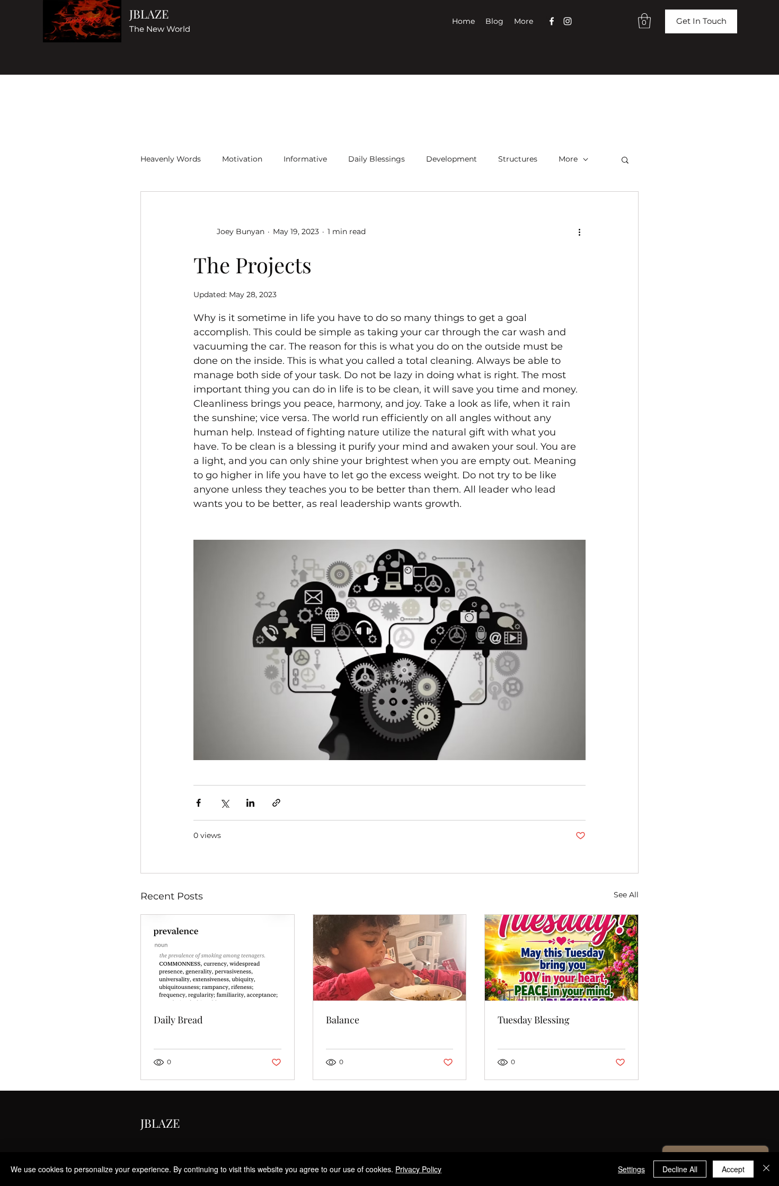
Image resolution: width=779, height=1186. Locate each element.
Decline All (679, 1169)
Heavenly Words (170, 159)
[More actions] (579, 232)
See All (626, 894)
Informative (305, 159)
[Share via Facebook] (198, 803)
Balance (342, 1019)
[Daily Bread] (217, 958)
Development (451, 159)
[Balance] (389, 958)
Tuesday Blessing (534, 1019)
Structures (517, 159)
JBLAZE (149, 14)
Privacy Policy (418, 1169)
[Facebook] (551, 21)
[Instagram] (567, 21)
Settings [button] (631, 1169)
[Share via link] (276, 803)
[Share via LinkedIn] (250, 803)
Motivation (242, 159)
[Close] (766, 1169)
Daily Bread (178, 1019)
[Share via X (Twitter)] (224, 803)
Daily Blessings (376, 159)
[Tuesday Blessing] (561, 958)
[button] (644, 21)
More (568, 159)
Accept (733, 1169)
